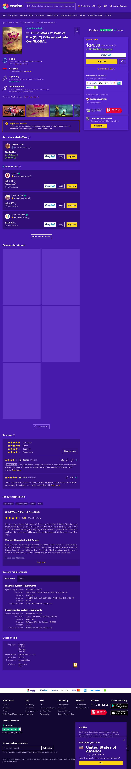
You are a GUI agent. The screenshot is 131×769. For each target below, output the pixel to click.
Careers (5, 711)
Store (9, 23)
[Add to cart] (122, 61)
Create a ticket (45, 711)
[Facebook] (92, 704)
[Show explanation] (30, 176)
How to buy (29, 705)
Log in (115, 6)
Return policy (45, 714)
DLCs (17, 23)
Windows (23, 664)
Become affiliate (64, 711)
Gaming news (63, 705)
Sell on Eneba (81, 705)
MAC (22, 579)
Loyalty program (31, 711)
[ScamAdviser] (96, 99)
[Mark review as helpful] (67, 460)
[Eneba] (12, 6)
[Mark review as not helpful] (72, 460)
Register (123, 6)
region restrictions (21, 64)
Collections (29, 708)
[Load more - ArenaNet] (5, 70)
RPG (40, 504)
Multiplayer (8, 504)
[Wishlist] (99, 6)
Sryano (15, 174)
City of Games (18, 196)
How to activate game (48, 708)
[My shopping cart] (105, 6)
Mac (20, 666)
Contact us (6, 708)
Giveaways (62, 708)
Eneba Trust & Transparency (13, 714)
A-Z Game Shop (18, 215)
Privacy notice (36, 752)
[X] (96, 704)
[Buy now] (106, 55)
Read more (41, 562)
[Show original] (62, 460)
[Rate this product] (13, 518)
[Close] (124, 740)
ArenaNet (27, 71)
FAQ (41, 705)
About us (6, 705)
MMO (33, 504)
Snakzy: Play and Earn (66, 714)
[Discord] (103, 704)
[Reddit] (107, 704)
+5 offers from (106, 69)
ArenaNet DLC (28, 23)
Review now (70, 451)
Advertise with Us (82, 708)
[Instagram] (99, 704)
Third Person (21, 504)
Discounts (29, 714)
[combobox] (50, 6)
